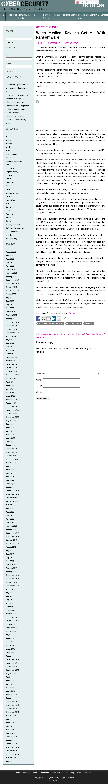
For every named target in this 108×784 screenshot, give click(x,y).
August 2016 (11, 673)
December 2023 (12, 364)
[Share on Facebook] (38, 318)
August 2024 (11, 336)
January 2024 (11, 361)
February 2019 (11, 568)
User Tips (10, 235)
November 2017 (12, 621)
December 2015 (12, 702)
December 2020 (12, 491)
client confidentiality (60, 773)
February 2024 (11, 357)
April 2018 (10, 603)
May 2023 (10, 389)
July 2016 (9, 677)
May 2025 (10, 305)
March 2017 (10, 649)
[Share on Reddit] (48, 318)
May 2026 (10, 262)
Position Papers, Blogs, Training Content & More (80, 16)
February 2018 (11, 610)
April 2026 (10, 266)
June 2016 (10, 680)
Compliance (10, 165)
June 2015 (10, 723)
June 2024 (10, 343)
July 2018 (9, 593)
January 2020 (11, 529)
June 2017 (10, 638)
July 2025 (9, 298)
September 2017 (12, 628)
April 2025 (10, 308)
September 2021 (12, 459)
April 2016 (10, 687)
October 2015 (11, 709)
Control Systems (12, 168)
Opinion (9, 207)
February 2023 (11, 399)
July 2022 (9, 424)
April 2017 (10, 645)
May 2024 (10, 347)
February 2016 (11, 695)
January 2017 (11, 656)
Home (2, 15)
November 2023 (12, 368)
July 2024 (9, 340)
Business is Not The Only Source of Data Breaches (61, 334)
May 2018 (10, 600)
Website (39, 392)
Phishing (9, 214)
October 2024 (11, 329)
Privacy (8, 217)
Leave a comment (70, 43)
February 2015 (11, 737)
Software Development (15, 228)
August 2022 (11, 420)
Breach (8, 158)
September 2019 (12, 543)
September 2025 (12, 290)
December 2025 (12, 280)
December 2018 (12, 575)
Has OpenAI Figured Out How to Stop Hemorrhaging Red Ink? (18, 88)
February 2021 (11, 484)
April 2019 (10, 561)
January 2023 (11, 403)
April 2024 (10, 350)
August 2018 (11, 589)
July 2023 (9, 382)
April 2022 (10, 435)
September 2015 (12, 712)
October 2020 (11, 498)
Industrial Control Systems (50, 323)
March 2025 (10, 312)
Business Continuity (14, 161)
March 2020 (10, 522)
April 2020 (10, 519)
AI (6, 137)
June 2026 (10, 259)
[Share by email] (59, 318)
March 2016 (10, 691)
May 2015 (10, 726)
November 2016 (12, 663)
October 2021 (11, 456)
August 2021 (11, 463)
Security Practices (13, 224)
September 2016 (12, 670)
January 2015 (11, 740)
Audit (8, 151)
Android (9, 144)
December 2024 (12, 322)
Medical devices (74, 323)
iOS (7, 186)
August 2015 (11, 716)
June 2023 (10, 385)
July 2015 (9, 719)
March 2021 (10, 480)
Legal (8, 189)
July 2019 (9, 550)
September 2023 (12, 375)
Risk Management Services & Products (22, 16)
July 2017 (9, 635)
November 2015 (12, 705)
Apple (8, 147)
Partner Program (47, 16)
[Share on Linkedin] (54, 318)
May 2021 (10, 473)
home (18, 773)
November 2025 (12, 283)
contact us (88, 773)
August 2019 (11, 547)
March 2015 (10, 733)
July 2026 (9, 255)
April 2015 (10, 730)
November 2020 (12, 494)
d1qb (79, 773)
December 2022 (12, 406)
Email (39, 386)
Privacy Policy (54, 781)
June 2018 (10, 596)
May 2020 (10, 515)
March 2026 (10, 269)
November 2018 (12, 579)
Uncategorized (12, 231)
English (83, 2)
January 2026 (11, 276)
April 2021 (10, 477)
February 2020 (11, 526)
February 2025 (11, 315)
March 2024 (10, 354)
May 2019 (10, 557)
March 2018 (10, 607)
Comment (41, 374)
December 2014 (12, 744)
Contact (104, 15)
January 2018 (11, 614)
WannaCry (89, 323)
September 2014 (12, 754)
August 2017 (11, 631)
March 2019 (10, 565)
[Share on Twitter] (43, 318)
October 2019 (11, 540)
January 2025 (11, 319)
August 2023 (11, 378)
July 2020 (9, 508)
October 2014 (11, 751)
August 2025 (11, 294)
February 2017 (11, 652)
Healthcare (10, 182)
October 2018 (11, 582)
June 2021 (10, 470)
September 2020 (12, 501)
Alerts (8, 140)
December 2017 (12, 617)
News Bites (10, 200)
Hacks (8, 179)
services (26, 773)
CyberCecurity (54, 43)
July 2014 (9, 761)
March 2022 (10, 438)
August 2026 (11, 252)
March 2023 (10, 396)
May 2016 (10, 684)
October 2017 (11, 624)
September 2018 (12, 586)
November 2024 (12, 326)
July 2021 (9, 466)
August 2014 (11, 758)
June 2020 (10, 512)
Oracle (8, 210)
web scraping (11, 238)
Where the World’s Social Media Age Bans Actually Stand (16, 119)
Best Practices (11, 154)
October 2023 (11, 371)
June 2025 (10, 301)
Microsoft (10, 196)
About (57, 15)
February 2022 (11, 442)
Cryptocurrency (12, 172)
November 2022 (12, 410)
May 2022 (10, 431)
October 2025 (11, 287)
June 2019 (10, 554)
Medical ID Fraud (12, 193)
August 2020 (11, 505)
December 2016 (12, 659)
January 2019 (11, 572)
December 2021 (12, 449)
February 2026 (11, 273)
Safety (8, 221)
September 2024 (12, 333)
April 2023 (10, 392)
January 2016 (11, 698)
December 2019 (12, 533)
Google (9, 175)
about (35, 773)
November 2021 (12, 452)
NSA (7, 203)
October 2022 (11, 413)
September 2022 (12, 417)
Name (39, 380)
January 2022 (11, 445)
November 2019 (12, 536)
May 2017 (10, 642)
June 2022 (10, 427)
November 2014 (12, 747)
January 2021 (11, 487)
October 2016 (11, 666)
